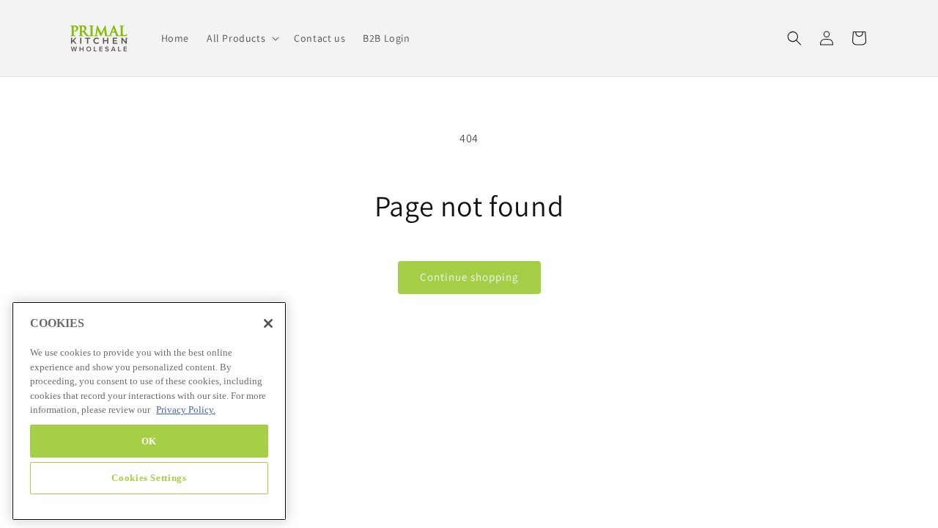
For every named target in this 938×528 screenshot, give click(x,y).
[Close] (268, 323)
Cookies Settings (149, 477)
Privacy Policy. (185, 410)
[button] (241, 38)
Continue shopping (469, 277)
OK (149, 440)
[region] (149, 411)
